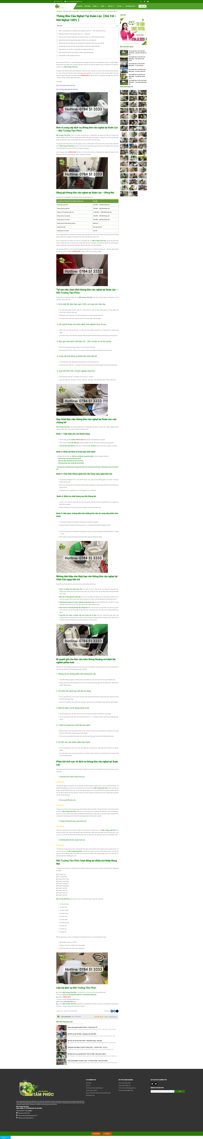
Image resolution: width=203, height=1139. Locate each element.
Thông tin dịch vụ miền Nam (71, 11)
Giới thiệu (87, 6)
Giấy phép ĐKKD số (24, 1110)
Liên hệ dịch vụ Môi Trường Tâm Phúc (69, 55)
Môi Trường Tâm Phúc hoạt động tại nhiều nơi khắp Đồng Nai (76, 52)
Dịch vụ (110, 6)
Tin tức (119, 6)
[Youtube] (155, 1083)
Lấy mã (4, 1137)
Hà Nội (95, 6)
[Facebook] (152, 1083)
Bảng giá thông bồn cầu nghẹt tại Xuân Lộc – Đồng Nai (74, 34)
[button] (141, 1)
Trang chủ (79, 6)
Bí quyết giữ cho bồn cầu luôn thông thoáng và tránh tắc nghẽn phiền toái (79, 46)
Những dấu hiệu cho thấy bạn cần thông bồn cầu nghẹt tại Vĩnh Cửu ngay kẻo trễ (81, 43)
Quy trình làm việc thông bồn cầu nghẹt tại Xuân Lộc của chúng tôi (77, 40)
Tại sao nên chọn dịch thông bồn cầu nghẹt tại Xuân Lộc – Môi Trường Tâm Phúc (82, 37)
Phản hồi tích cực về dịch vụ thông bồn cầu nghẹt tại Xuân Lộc (76, 49)
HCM (102, 6)
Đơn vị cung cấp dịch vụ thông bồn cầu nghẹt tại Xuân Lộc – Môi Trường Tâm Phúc (82, 31)
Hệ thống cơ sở (130, 6)
